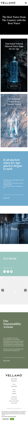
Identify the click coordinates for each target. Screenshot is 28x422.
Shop (14, 229)
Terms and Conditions (14, 401)
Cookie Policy (14, 397)
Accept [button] (12, 419)
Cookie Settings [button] (5, 419)
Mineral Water (14, 379)
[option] (14, 290)
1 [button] (13, 303)
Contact (14, 391)
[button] (25, 2)
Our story (6, 198)
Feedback (14, 393)
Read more (6, 361)
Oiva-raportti (14, 403)
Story (14, 384)
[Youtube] (11, 271)
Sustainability (14, 386)
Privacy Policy (14, 399)
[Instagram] (8, 271)
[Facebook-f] (4, 271)
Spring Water (14, 381)
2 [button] (15, 303)
